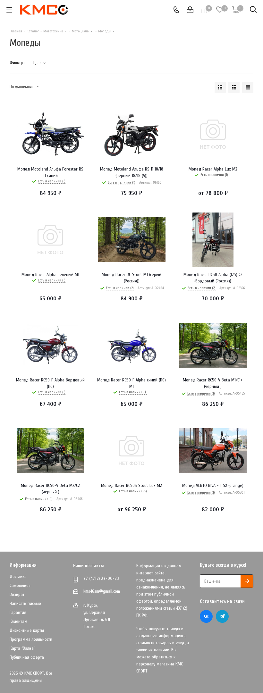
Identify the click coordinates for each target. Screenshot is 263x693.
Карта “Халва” (22, 648)
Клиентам (18, 621)
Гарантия (18, 612)
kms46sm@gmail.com (101, 591)
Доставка (18, 576)
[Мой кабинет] (190, 10)
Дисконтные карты (27, 630)
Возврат (17, 594)
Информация (23, 565)
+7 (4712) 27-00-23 (101, 578)
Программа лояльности (31, 639)
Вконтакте (206, 616)
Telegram (222, 616)
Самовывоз (20, 585)
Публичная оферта (27, 657)
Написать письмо (25, 603)
